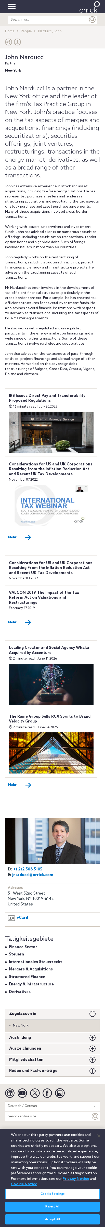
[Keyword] (95, 1116)
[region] (52, 1178)
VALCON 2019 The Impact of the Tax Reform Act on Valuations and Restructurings (44, 598)
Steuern (16, 954)
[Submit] (92, 19)
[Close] (98, 1135)
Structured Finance (27, 977)
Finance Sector (23, 947)
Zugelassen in (22, 1013)
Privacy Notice (75, 1178)
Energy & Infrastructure (31, 984)
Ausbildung (20, 1037)
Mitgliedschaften (26, 1059)
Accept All (52, 1219)
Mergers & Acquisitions (31, 969)
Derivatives (20, 992)
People (26, 31)
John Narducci (25, 57)
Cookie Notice (24, 1184)
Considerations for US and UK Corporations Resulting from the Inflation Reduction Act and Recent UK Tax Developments (50, 469)
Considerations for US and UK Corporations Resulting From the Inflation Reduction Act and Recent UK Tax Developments (50, 568)
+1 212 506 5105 (27, 869)
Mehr (12, 537)
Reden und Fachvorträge (33, 1070)
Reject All (52, 1206)
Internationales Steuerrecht (35, 962)
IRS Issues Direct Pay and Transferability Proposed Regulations (47, 398)
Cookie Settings (52, 1194)
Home (10, 31)
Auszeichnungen (25, 1048)
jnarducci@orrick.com (32, 875)
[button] (8, 43)
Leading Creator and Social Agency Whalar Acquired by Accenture (49, 650)
